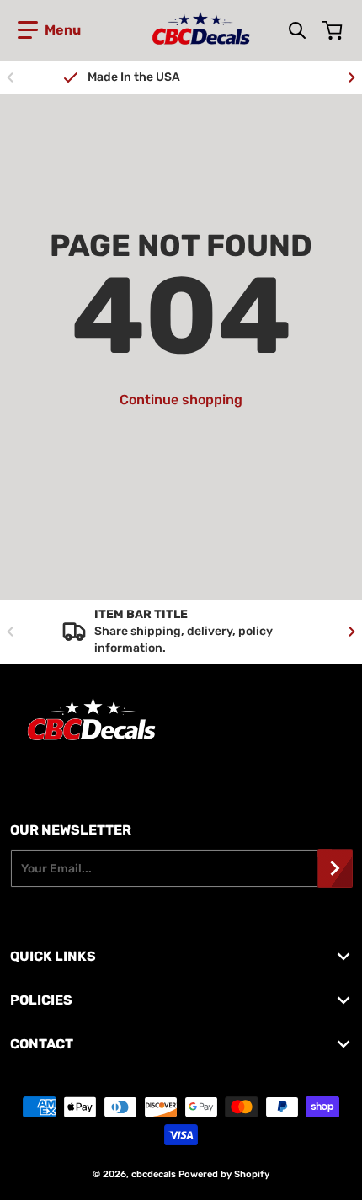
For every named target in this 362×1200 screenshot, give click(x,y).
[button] (49, 30)
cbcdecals (153, 1174)
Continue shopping (181, 400)
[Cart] (334, 30)
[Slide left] (10, 77)
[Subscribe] (335, 868)
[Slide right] (352, 77)
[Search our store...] (297, 30)
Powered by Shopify (223, 1174)
